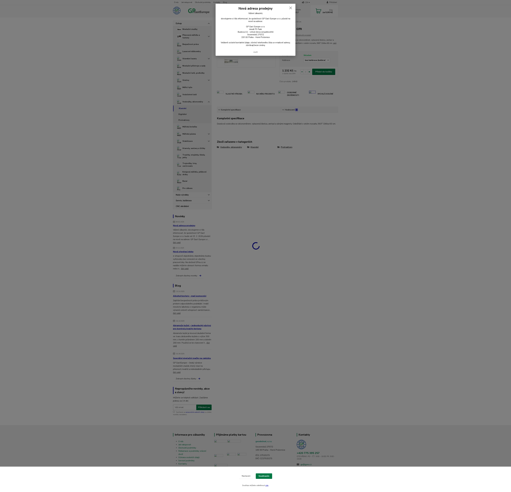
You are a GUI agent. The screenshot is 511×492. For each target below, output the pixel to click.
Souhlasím (264, 476)
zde (266, 485)
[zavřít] (291, 7)
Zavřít (255, 52)
